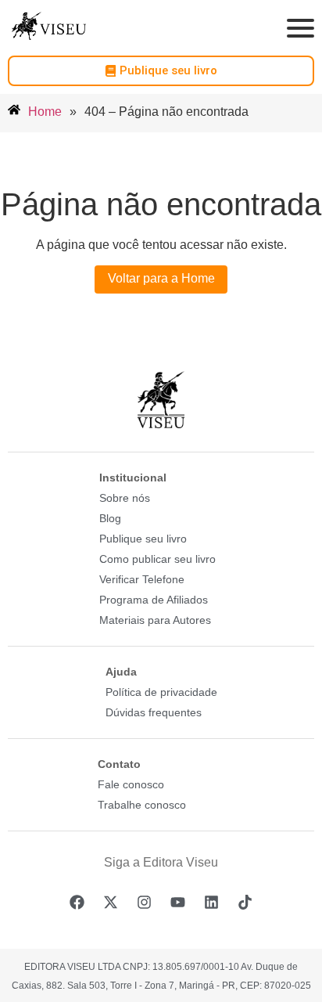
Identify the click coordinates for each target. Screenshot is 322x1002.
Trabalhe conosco (142, 804)
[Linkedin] (212, 902)
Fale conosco (131, 784)
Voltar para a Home (161, 278)
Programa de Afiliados (153, 599)
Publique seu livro (143, 538)
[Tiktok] (245, 902)
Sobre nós (124, 498)
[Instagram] (144, 902)
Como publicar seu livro (157, 559)
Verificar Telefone (141, 579)
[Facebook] (77, 902)
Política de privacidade (161, 692)
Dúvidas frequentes (154, 712)
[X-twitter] (111, 902)
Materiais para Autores (155, 620)
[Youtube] (178, 902)
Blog (110, 518)
